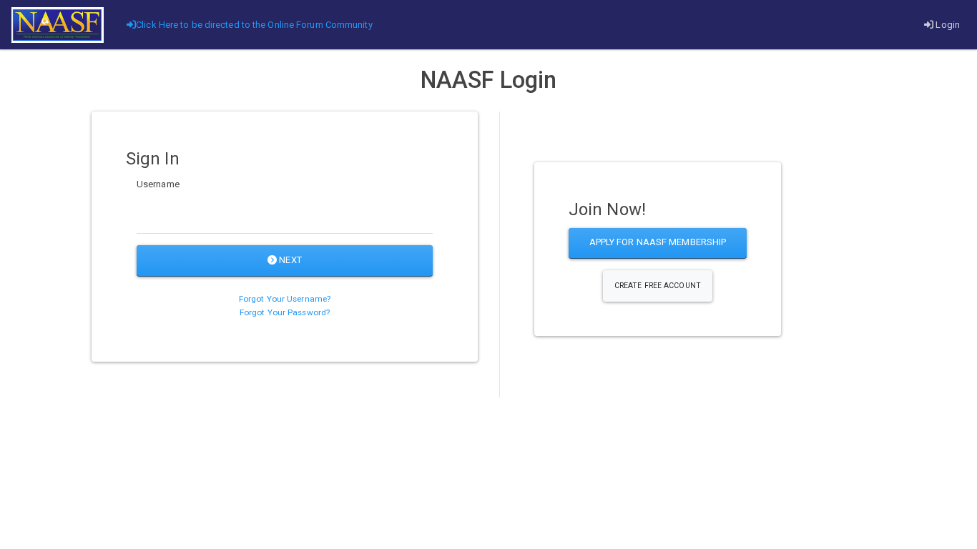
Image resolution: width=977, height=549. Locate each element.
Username (158, 184)
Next (289, 259)
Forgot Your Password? (285, 312)
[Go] (57, 24)
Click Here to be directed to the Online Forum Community (254, 24)
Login (946, 24)
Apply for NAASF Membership (658, 242)
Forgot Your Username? (284, 299)
